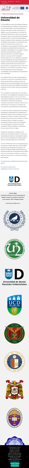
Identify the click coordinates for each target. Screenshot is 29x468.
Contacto (17, 1)
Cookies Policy (15, 465)
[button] (27, 8)
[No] (27, 456)
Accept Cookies (15, 463)
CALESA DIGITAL (5, 3)
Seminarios (11, 1)
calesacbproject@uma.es (12, 203)
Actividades (4, 1)
